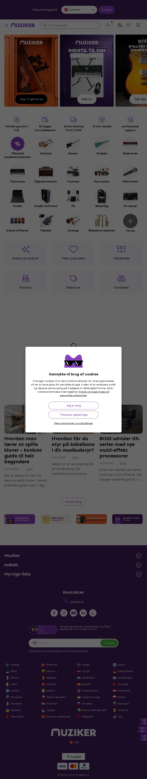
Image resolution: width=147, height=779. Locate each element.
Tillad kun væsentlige (73, 414)
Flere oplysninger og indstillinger (73, 423)
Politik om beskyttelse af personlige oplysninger (85, 394)
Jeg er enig (73, 405)
